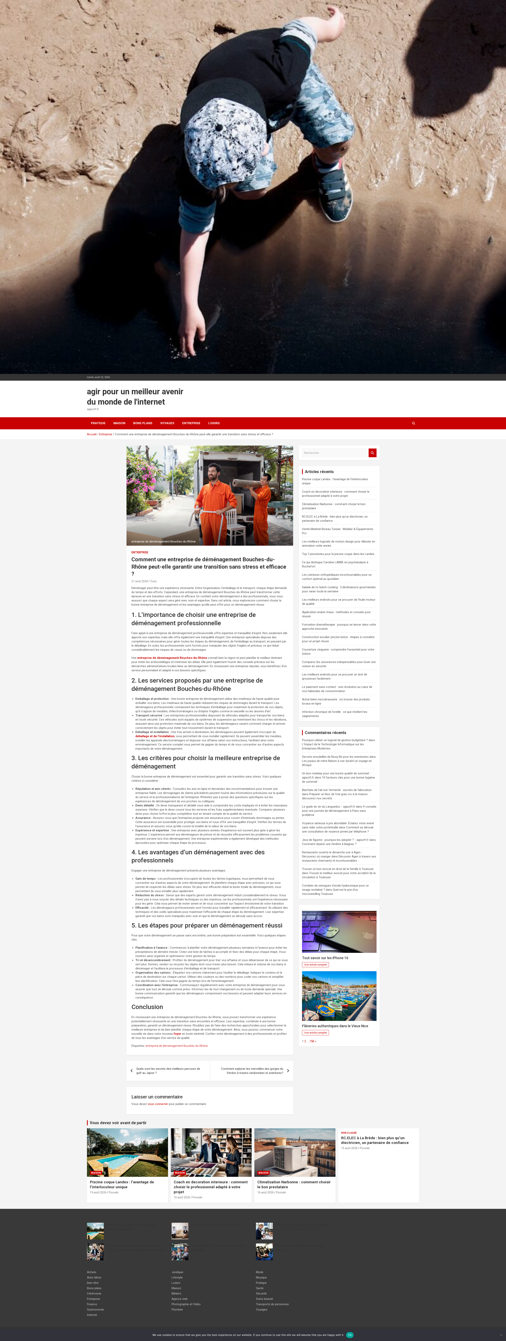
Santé (259, 1288)
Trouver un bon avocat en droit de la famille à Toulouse (338, 869)
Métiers (176, 1293)
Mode (259, 1272)
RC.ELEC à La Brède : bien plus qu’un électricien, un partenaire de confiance (375, 1140)
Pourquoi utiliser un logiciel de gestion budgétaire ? (335, 740)
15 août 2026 (349, 1148)
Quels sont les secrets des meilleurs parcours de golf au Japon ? (168, 1071)
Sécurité (261, 1293)
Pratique (98, 423)
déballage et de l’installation (155, 736)
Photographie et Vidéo (186, 1304)
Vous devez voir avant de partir (118, 1122)
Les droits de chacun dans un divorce (215, 1225)
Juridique (177, 1272)
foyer (177, 1034)
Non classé (349, 1132)
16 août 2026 (182, 1197)
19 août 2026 (98, 1192)
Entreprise (191, 423)
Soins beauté (264, 1299)
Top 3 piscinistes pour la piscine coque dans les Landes (338, 554)
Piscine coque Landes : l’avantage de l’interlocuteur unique (122, 1184)
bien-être (93, 1283)
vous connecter (158, 1104)
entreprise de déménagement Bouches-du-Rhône (176, 1045)
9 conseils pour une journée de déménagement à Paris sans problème (339, 811)
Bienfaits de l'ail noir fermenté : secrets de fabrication (337, 790)
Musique (261, 1277)
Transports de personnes (272, 1304)
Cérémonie (94, 1293)
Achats (91, 1272)
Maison (119, 423)
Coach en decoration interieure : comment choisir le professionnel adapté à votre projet (211, 1187)
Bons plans (142, 423)
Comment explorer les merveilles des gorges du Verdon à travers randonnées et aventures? (252, 1071)
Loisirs (214, 423)
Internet (92, 1315)
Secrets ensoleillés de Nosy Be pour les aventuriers (335, 757)
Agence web (180, 1299)
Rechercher (373, 453)
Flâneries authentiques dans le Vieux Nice (335, 1026)
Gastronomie (95, 1309)
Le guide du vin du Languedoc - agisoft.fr (328, 806)
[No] (501, 1335)
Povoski (113, 1192)
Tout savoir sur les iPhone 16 (325, 958)
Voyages (167, 423)
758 (311, 1041)
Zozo (153, 581)
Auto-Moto (94, 1277)
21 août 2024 (139, 581)
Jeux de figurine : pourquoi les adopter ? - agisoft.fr (335, 840)
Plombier (177, 1309)
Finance (92, 1304)
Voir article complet (315, 964)
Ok (350, 1334)
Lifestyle (177, 1277)
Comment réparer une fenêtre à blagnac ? (329, 844)
